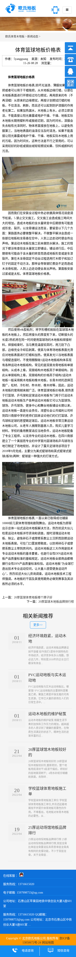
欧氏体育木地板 (14, 36)
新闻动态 (32, 36)
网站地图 (48, 942)
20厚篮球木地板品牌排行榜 (56, 601)
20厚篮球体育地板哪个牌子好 (33, 597)
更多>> (38, 624)
